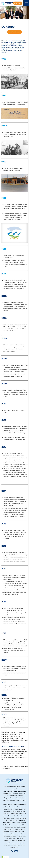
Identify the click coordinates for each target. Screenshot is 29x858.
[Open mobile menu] (26, 3)
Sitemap (24, 800)
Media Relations (20, 798)
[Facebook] (12, 851)
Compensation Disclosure (16, 795)
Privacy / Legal (7, 791)
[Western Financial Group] (7, 3)
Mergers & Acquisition (9, 800)
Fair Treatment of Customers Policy (12, 793)
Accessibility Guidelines (18, 791)
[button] (14, 855)
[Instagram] (17, 851)
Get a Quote (17, 3)
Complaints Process (9, 798)
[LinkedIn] (15, 851)
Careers (18, 800)
